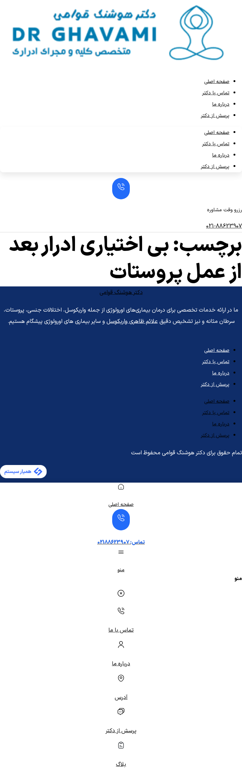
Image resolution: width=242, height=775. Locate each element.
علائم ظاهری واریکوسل (132, 321)
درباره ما (220, 104)
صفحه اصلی (216, 82)
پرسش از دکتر (215, 115)
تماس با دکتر (215, 93)
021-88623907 (224, 226)
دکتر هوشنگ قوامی (121, 292)
